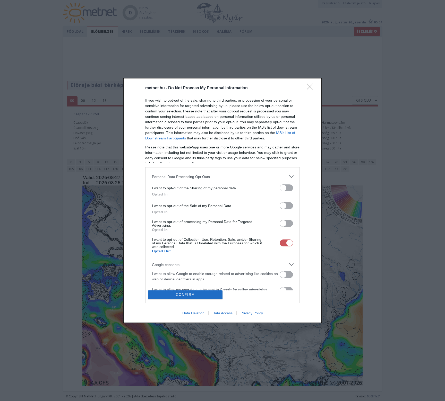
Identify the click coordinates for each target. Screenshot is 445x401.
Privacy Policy (252, 313)
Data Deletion (193, 313)
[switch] (286, 187)
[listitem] (222, 176)
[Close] (311, 88)
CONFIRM (185, 295)
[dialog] (222, 200)
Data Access (222, 313)
